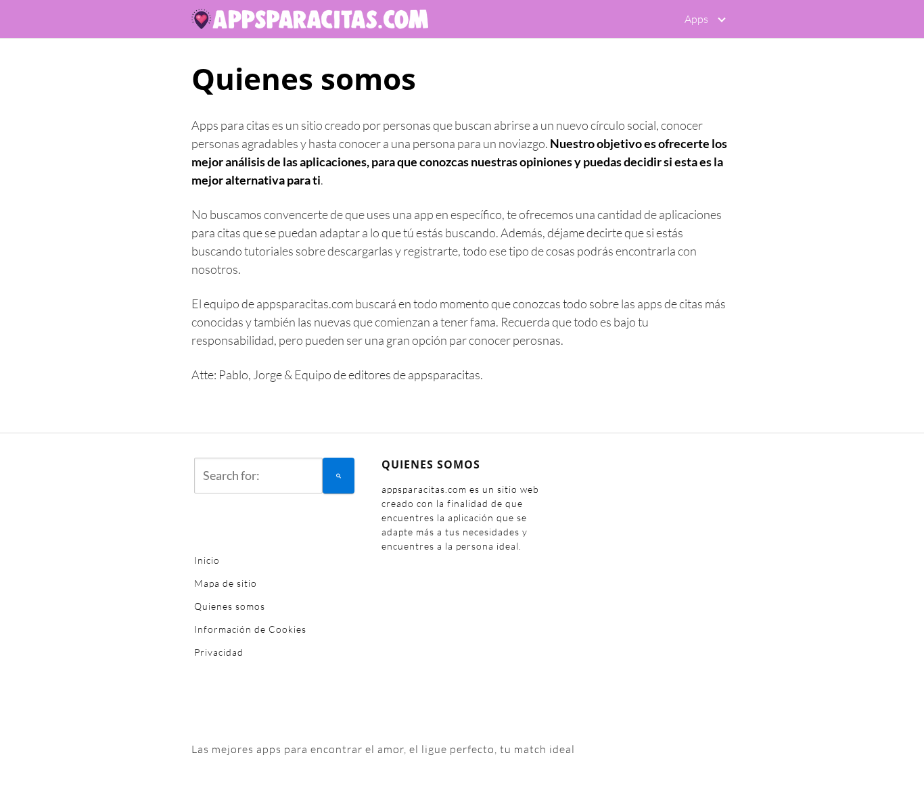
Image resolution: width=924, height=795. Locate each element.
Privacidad (219, 652)
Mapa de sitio (225, 583)
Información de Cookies (250, 629)
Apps (696, 19)
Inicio (207, 560)
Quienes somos (229, 606)
